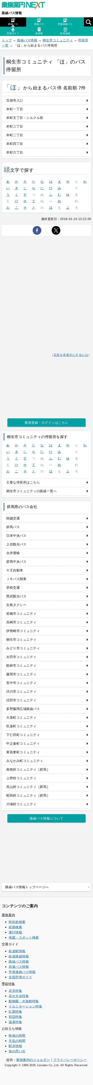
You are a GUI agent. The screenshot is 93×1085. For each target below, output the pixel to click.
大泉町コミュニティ (21, 717)
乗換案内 (8, 915)
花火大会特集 (19, 996)
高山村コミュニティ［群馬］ (28, 787)
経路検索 (15, 927)
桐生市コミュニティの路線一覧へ (31, 491)
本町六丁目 (14, 152)
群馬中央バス (16, 561)
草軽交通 (13, 587)
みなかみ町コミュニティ (24, 761)
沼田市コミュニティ (21, 700)
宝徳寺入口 (14, 100)
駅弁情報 (15, 1046)
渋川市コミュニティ (21, 691)
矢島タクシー (16, 605)
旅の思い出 (17, 1051)
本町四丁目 (14, 144)
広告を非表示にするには (71, 355)
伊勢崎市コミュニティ (23, 631)
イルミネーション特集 (25, 1006)
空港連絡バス (65, 24)
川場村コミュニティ (21, 804)
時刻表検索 (17, 922)
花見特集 (15, 991)
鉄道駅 (39, 33)
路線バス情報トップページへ (27, 887)
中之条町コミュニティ (23, 743)
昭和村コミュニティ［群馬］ (28, 795)
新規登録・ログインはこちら (46, 422)
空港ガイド (13, 33)
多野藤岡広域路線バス (23, 709)
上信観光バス (16, 544)
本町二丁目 (14, 135)
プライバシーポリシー (70, 1060)
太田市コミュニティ (21, 657)
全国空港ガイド (20, 977)
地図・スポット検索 (24, 937)
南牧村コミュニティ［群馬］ (28, 769)
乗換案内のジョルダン (33, 1060)
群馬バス (13, 527)
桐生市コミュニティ (58, 40)
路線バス (13, 24)
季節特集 (8, 984)
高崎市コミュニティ (21, 622)
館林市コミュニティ (21, 665)
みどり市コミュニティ (23, 648)
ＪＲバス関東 (16, 579)
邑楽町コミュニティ (21, 726)
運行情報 (15, 932)
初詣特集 (15, 1017)
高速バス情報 (19, 967)
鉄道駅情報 (17, 951)
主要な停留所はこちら (23, 482)
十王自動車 (14, 570)
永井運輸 (13, 553)
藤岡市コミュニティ (21, 674)
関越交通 (13, 518)
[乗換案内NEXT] (25, 6)
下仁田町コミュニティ (23, 735)
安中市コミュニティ (21, 683)
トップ (7, 40)
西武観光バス (16, 596)
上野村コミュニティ (21, 778)
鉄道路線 (65, 33)
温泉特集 (15, 1022)
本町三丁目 (14, 126)
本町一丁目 (14, 109)
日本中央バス (16, 535)
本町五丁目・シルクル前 (24, 118)
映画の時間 (17, 1035)
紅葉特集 (15, 1011)
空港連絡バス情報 (22, 972)
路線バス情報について (46, 818)
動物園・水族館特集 (24, 1001)
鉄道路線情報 (19, 956)
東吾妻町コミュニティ (23, 752)
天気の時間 (17, 1041)
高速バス (39, 24)
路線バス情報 (12, 13)
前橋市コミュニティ (21, 613)
